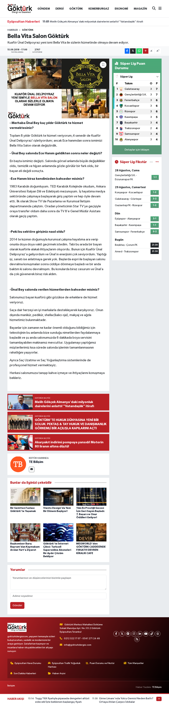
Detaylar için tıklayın (137, 149)
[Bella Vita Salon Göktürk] (58, 88)
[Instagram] (134, 634)
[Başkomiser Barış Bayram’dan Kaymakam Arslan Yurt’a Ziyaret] (25, 532)
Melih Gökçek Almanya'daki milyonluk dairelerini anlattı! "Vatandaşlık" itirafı (93, 21)
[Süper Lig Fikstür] (157, 162)
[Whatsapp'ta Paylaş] (139, 51)
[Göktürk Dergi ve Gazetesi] (19, 8)
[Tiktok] (151, 634)
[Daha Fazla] (145, 51)
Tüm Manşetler (136, 663)
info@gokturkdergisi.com (77, 645)
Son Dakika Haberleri (25, 673)
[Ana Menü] (159, 8)
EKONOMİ (121, 8)
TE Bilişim (36, 462)
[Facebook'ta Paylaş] (127, 51)
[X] (122, 634)
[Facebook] (116, 634)
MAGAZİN (140, 8)
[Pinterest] (128, 634)
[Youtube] (146, 634)
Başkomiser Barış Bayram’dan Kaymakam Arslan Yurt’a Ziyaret (25, 546)
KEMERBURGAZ (98, 8)
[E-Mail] (31, 469)
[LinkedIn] (140, 634)
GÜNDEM (43, 8)
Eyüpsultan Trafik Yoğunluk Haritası (64, 665)
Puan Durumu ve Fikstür (102, 663)
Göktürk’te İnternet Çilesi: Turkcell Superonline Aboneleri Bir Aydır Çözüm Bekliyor (57, 550)
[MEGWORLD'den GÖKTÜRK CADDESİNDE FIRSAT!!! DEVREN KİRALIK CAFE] (91, 532)
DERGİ (59, 8)
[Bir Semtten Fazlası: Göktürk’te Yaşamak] (25, 496)
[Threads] (157, 634)
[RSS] (137, 639)
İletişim (11, 685)
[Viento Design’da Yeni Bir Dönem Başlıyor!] (58, 496)
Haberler (12, 30)
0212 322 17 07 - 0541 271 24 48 (82, 638)
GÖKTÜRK (76, 8)
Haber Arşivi (58, 673)
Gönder (17, 605)
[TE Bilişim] (18, 464)
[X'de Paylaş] (133, 51)
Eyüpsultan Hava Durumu (28, 663)
